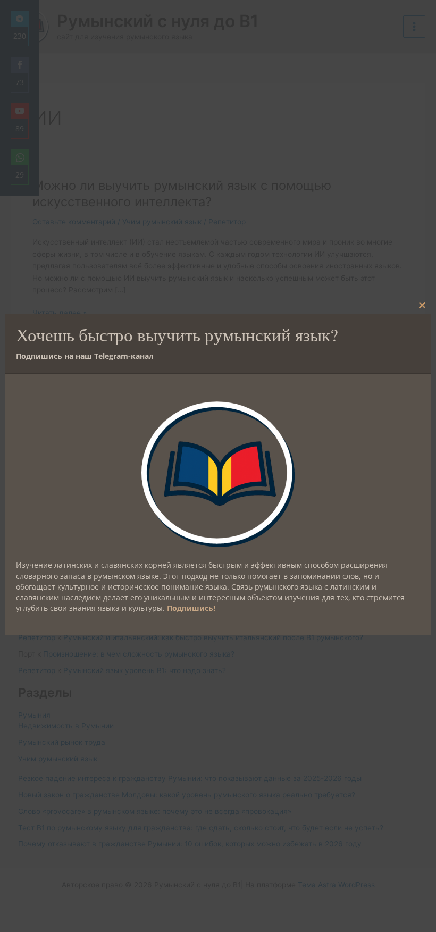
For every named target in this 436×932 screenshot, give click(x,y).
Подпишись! (191, 608)
